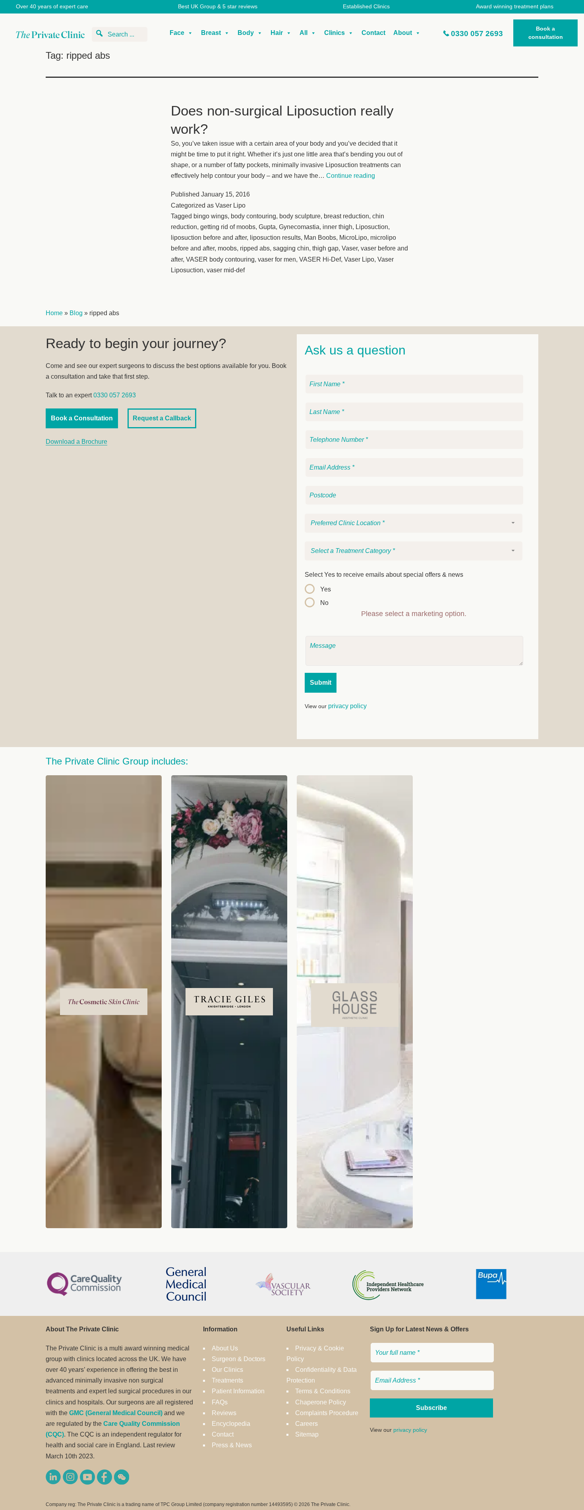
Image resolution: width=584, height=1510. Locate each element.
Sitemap (307, 1434)
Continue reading (350, 175)
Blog (76, 313)
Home (54, 313)
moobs (227, 248)
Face (177, 32)
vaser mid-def (226, 270)
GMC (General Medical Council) (115, 1413)
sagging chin (291, 248)
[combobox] (413, 523)
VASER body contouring (220, 259)
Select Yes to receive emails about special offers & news (384, 574)
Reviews (224, 1413)
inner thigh (337, 226)
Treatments (227, 1380)
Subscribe (431, 1407)
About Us (225, 1348)
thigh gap (325, 248)
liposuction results (275, 237)
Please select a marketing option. (413, 614)
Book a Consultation (82, 418)
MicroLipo (353, 237)
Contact (373, 32)
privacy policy (347, 706)
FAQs (220, 1402)
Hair (277, 32)
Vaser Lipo (230, 205)
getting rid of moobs (227, 226)
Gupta (267, 226)
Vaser (350, 248)
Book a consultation (545, 32)
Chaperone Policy (320, 1402)
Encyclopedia (231, 1423)
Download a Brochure (76, 441)
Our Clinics (227, 1369)
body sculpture (300, 216)
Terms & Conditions (322, 1391)
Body (246, 32)
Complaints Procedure (326, 1413)
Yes (325, 589)
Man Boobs (320, 237)
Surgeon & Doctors (238, 1359)
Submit (320, 682)
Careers (306, 1423)
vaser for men (277, 259)
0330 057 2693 (477, 33)
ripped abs (255, 248)
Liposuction (372, 226)
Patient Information (238, 1391)
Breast (211, 32)
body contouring (253, 216)
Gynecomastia (299, 226)
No (324, 602)
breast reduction (346, 216)
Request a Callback (162, 418)
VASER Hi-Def (320, 259)
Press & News (232, 1445)
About (402, 32)
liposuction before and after (209, 237)
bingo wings (210, 216)
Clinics (334, 32)
